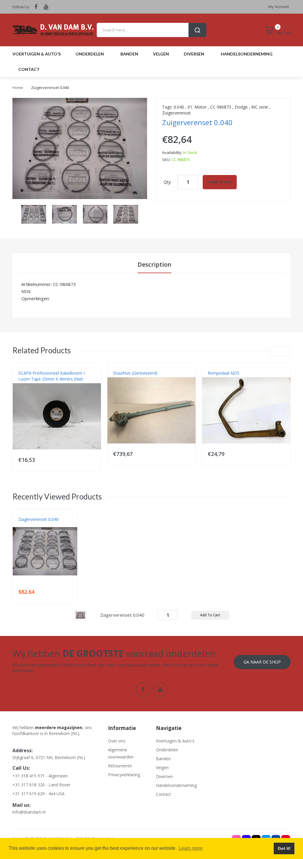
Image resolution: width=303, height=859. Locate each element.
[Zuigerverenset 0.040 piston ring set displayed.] (33, 214)
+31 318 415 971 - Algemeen (40, 776)
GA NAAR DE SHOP (262, 662)
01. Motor (197, 107)
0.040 (179, 107)
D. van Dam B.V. (32, 525)
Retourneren (120, 766)
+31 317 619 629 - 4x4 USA (38, 793)
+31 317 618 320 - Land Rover (41, 785)
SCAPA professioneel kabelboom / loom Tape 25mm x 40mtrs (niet (51, 376)
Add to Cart (221, 181)
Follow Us (20, 6)
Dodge (241, 107)
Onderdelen (167, 750)
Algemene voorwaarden (120, 753)
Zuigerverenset (176, 113)
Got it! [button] (284, 848)
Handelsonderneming (175, 785)
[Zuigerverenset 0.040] (80, 615)
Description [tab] (154, 264)
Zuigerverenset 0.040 (38, 519)
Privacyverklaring (124, 774)
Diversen (164, 776)
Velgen (162, 767)
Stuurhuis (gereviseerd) (135, 373)
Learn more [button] (191, 848)
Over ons (116, 741)
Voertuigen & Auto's (175, 741)
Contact (163, 794)
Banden (163, 758)
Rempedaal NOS (223, 373)
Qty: (167, 182)
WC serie (259, 107)
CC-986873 (220, 107)
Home (17, 87)
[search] (151, 30)
